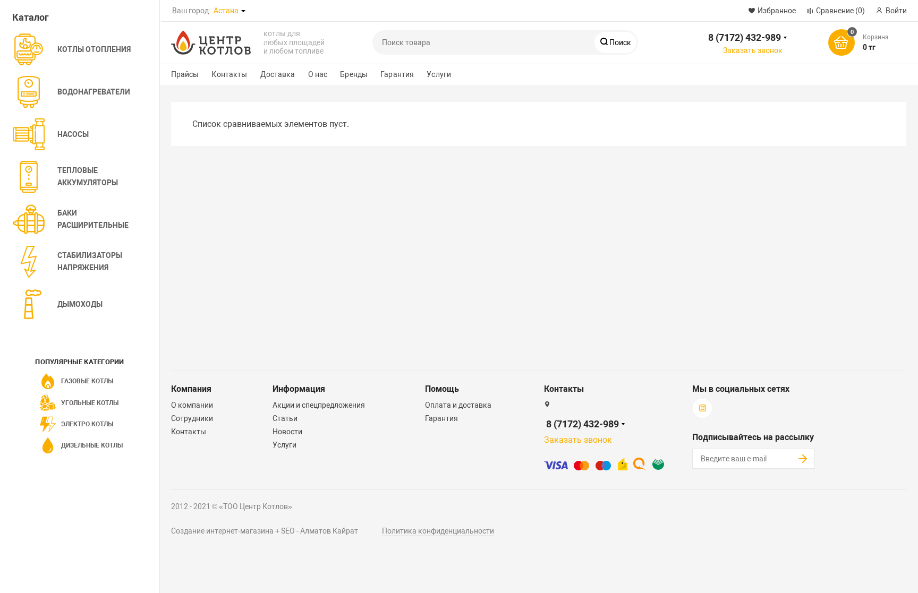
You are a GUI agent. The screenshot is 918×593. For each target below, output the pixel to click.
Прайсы (185, 74)
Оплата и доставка (458, 405)
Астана (226, 10)
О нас (318, 74)
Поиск (619, 42)
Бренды (354, 74)
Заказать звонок (753, 50)
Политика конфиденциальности (438, 531)
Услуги (439, 74)
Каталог (30, 17)
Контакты (229, 74)
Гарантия (397, 74)
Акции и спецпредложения (319, 405)
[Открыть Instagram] (303, 10)
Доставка (277, 74)
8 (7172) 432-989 (744, 37)
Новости (287, 431)
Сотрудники (192, 418)
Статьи (285, 418)
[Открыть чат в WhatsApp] (275, 10)
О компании (192, 405)
